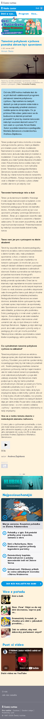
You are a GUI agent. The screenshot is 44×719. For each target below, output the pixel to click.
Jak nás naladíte (9, 695)
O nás (5, 692)
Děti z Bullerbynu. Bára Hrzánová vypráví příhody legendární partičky (22, 546)
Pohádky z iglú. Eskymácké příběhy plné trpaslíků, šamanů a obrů (22, 535)
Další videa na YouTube (14, 673)
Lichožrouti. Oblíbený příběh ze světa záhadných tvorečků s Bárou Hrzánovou (23, 572)
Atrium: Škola (7, 51)
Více (34, 14)
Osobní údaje (27, 710)
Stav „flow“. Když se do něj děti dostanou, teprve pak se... (26, 609)
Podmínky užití (8, 713)
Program (24, 14)
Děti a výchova (10, 14)
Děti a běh (17, 596)
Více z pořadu (14, 592)
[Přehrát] (5, 445)
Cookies (16, 710)
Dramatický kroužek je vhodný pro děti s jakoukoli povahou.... (27, 621)
